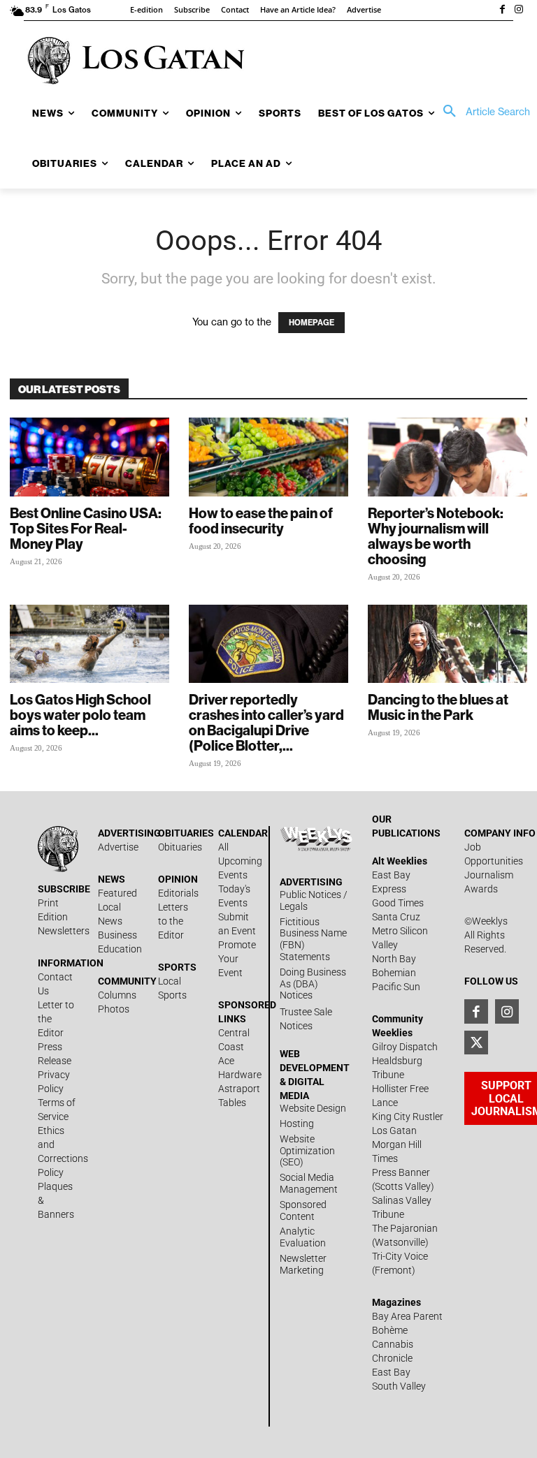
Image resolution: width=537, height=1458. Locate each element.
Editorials (178, 893)
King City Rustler (407, 1116)
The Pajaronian (405, 1228)
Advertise (118, 847)
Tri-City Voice (400, 1256)
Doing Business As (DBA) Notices (313, 983)
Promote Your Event (237, 958)
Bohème (390, 1330)
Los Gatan (394, 1130)
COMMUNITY (127, 981)
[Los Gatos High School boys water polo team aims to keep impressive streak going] (89, 644)
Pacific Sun (396, 986)
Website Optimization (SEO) (307, 1150)
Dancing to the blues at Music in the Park (438, 707)
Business (117, 935)
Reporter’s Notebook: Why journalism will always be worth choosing (435, 536)
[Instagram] (518, 10)
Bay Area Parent (407, 1316)
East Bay (391, 1372)
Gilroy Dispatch (405, 1046)
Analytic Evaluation (303, 1237)
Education (120, 949)
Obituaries (180, 847)
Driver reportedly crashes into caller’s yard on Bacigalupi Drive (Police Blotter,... (266, 722)
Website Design (313, 1108)
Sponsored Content (303, 1210)
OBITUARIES (186, 833)
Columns (117, 995)
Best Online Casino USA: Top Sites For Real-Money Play (86, 528)
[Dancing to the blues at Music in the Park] (447, 644)
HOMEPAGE (311, 322)
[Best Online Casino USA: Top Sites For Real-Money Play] (89, 457)
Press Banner (401, 1172)
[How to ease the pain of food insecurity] (268, 457)
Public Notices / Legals (314, 900)
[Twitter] (476, 1042)
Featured (117, 893)
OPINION (178, 879)
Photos (113, 1009)
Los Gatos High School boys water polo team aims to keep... (80, 715)
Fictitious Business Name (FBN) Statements (313, 939)
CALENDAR (243, 833)
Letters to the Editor (173, 921)
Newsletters (64, 930)
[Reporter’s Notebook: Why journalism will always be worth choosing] (447, 457)
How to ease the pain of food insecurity (261, 520)
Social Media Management (309, 1183)
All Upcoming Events (240, 861)
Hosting (297, 1123)
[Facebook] (502, 10)
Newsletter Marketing (303, 1264)
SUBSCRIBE (64, 888)
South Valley (399, 1386)
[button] (482, 112)
